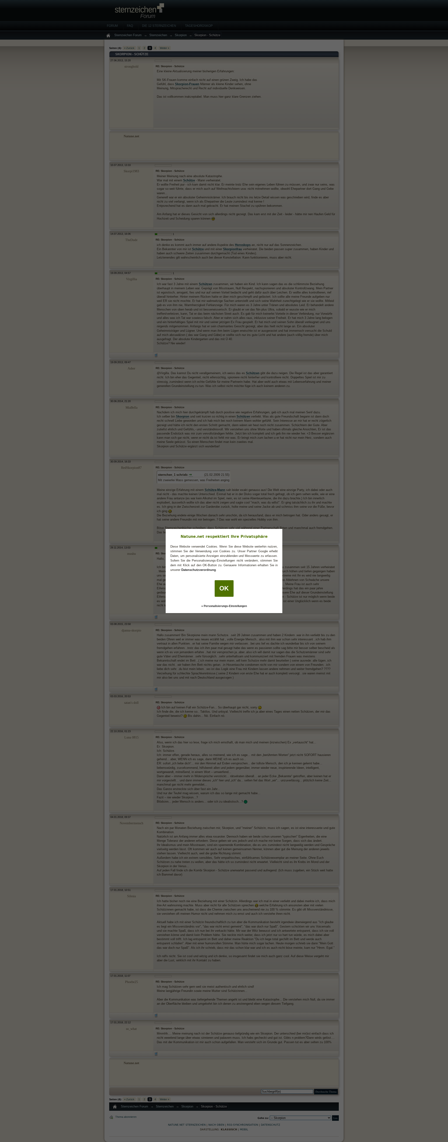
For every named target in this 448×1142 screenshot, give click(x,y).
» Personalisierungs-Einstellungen (224, 606)
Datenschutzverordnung (198, 570)
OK (224, 588)
